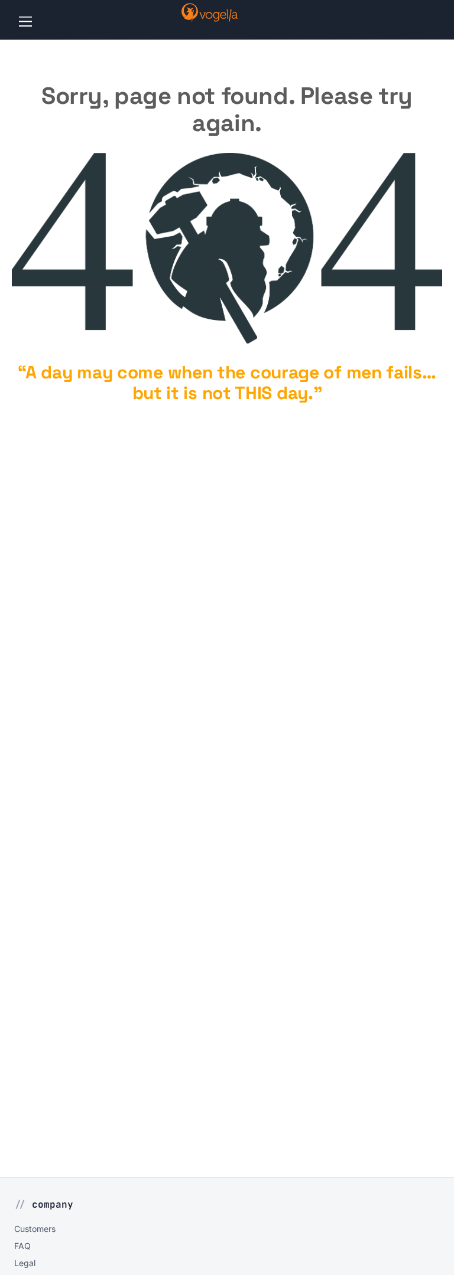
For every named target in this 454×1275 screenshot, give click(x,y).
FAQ (22, 1246)
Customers (35, 1229)
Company (52, 1204)
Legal (24, 1263)
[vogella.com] (209, 18)
